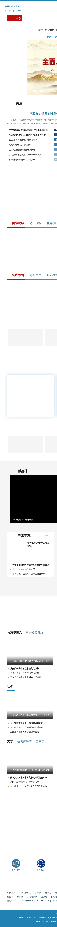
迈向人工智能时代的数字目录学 (24, 782)
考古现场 (35, 223)
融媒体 (23, 471)
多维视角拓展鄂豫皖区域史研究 (23, 160)
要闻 (36, 37)
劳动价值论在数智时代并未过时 (24, 673)
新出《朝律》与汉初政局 (23, 569)
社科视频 (42, 18)
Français (18, 10)
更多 (46, 535)
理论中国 (11, 901)
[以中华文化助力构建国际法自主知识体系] (30, 718)
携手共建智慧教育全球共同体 (22, 150)
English (8, 10)
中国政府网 (12, 893)
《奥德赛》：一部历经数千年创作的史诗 (28, 786)
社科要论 (28, 18)
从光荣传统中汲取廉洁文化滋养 (24, 668)
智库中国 (18, 275)
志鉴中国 (35, 275)
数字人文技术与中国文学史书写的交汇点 (28, 777)
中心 (18, 18)
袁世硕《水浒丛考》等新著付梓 (23, 140)
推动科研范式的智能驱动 (20, 145)
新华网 (48, 893)
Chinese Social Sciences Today (32, 901)
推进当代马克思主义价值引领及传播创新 (27, 135)
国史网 (44, 897)
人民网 (38, 893)
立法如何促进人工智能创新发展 (24, 732)
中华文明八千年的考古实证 (38, 544)
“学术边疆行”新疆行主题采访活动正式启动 (28, 130)
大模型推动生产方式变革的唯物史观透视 (30, 565)
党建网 (10, 897)
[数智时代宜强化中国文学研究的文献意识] (30, 773)
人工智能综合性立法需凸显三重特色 (26, 727)
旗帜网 (20, 897)
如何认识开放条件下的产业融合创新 (28, 574)
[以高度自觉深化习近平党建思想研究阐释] (30, 664)
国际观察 (18, 223)
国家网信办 (26, 893)
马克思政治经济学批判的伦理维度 (25, 677)
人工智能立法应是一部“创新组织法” (26, 723)
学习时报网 (32, 897)
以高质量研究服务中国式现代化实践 (25, 155)
